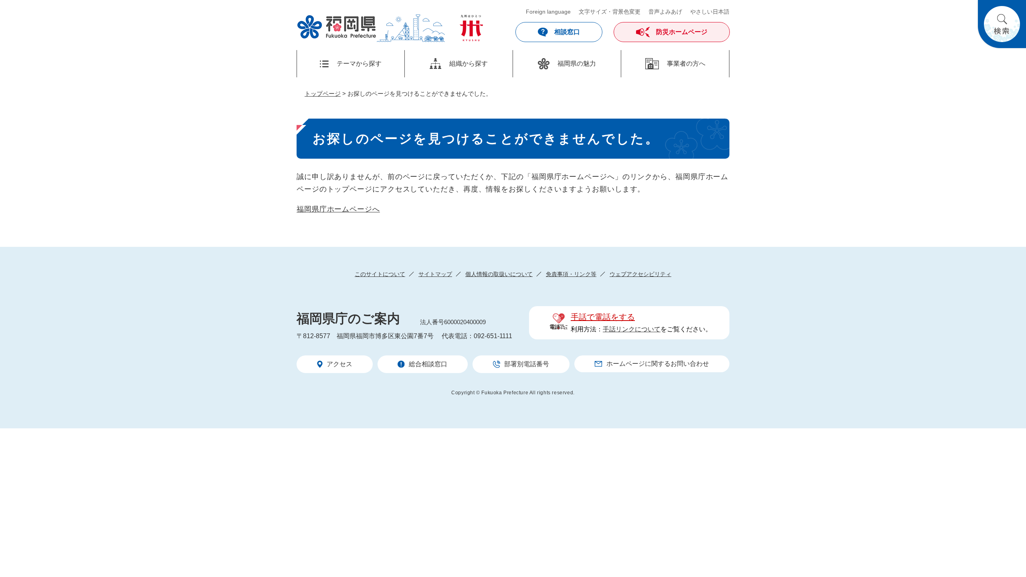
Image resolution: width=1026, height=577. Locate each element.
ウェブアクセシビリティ (640, 274)
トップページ (323, 93)
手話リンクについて (631, 329)
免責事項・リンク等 (571, 274)
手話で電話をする (603, 317)
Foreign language (548, 11)
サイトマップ (435, 274)
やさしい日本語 (709, 11)
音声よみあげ (665, 11)
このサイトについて (380, 274)
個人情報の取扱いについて (499, 274)
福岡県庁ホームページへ (338, 209)
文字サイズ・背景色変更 (609, 11)
